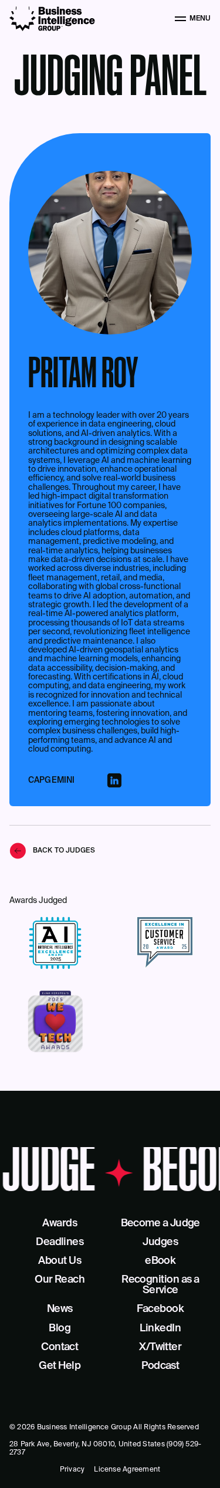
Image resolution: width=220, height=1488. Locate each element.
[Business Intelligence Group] (52, 18)
